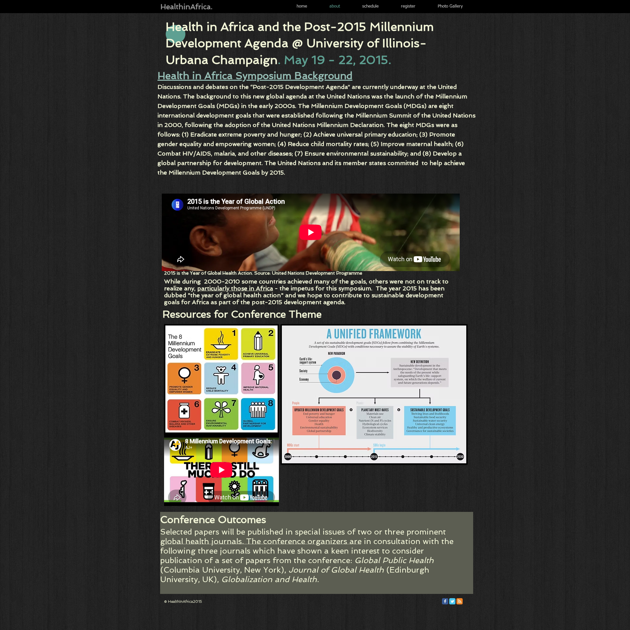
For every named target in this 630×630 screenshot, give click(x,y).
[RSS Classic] (459, 601)
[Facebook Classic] (445, 601)
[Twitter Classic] (452, 601)
